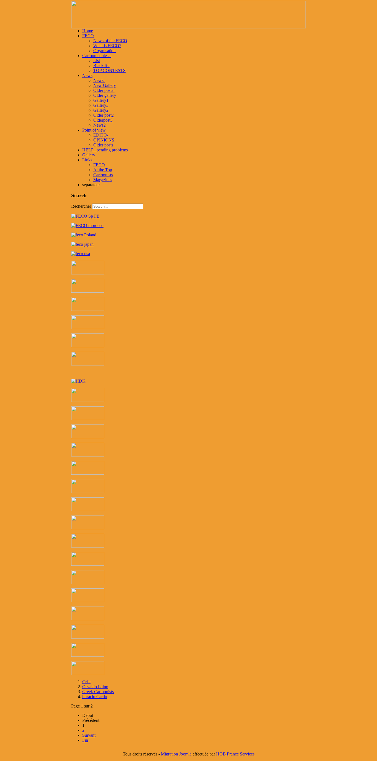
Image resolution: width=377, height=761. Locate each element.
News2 (99, 125)
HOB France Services (235, 754)
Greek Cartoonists (98, 691)
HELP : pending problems (105, 150)
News (87, 75)
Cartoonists (103, 174)
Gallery (88, 155)
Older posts (103, 145)
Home (87, 30)
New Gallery (104, 85)
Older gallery (104, 95)
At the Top (102, 169)
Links (87, 159)
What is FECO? (107, 45)
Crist (86, 681)
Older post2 (103, 115)
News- (99, 80)
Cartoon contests (96, 55)
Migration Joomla (177, 754)
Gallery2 (100, 110)
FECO (88, 35)
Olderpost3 (103, 120)
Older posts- (104, 90)
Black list (101, 65)
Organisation (104, 50)
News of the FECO (110, 40)
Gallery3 (100, 105)
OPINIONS (103, 140)
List (96, 60)
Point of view (94, 130)
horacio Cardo (94, 696)
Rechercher (81, 206)
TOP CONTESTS (109, 70)
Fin (85, 740)
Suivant (88, 735)
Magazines (102, 179)
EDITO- (100, 135)
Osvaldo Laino (95, 686)
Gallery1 (100, 100)
